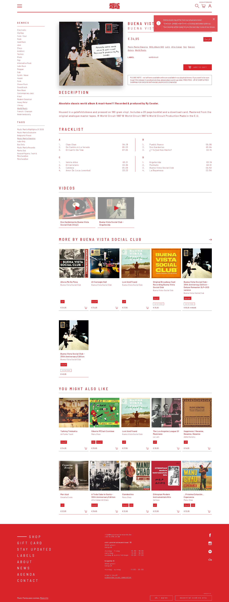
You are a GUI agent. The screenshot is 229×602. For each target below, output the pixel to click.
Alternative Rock (24, 63)
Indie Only (21, 141)
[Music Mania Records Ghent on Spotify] (210, 551)
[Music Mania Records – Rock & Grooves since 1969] (114, 6)
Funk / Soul (22, 36)
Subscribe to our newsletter (118, 577)
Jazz (19, 45)
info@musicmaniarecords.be (118, 535)
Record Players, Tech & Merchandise (27, 154)
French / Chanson (24, 111)
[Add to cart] (86, 308)
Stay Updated (34, 549)
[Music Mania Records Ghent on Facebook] (210, 535)
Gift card (30, 543)
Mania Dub (21, 150)
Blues (19, 57)
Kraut (19, 96)
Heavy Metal (22, 102)
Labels (26, 555)
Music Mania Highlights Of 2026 (30, 129)
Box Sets (21, 144)
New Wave (21, 90)
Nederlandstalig (24, 114)
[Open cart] (203, 6)
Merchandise (22, 159)
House (20, 78)
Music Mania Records (26, 147)
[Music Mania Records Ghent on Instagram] (210, 543)
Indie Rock (21, 66)
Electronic (21, 30)
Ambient (20, 51)
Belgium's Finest (24, 135)
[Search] (197, 6)
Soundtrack (22, 87)
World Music (22, 108)
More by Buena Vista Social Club (100, 239)
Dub (18, 72)
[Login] (210, 6)
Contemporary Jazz (25, 93)
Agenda (26, 574)
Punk (19, 81)
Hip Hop (20, 33)
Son (185, 47)
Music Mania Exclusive (26, 132)
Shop (35, 536)
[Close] (213, 19)
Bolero (131, 50)
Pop (18, 60)
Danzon (191, 47)
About (25, 562)
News (24, 568)
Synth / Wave (22, 75)
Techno (20, 54)
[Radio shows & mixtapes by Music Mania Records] (210, 559)
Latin (167, 47)
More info (44, 598)
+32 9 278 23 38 (112, 537)
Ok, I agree (161, 598)
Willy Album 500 (156, 47)
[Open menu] (19, 6)
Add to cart (200, 67)
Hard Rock (21, 42)
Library (20, 105)
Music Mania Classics (26, 138)
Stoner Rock (22, 84)
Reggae (20, 69)
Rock (19, 39)
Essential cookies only (193, 598)
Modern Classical (24, 99)
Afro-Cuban (176, 47)
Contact (28, 580)
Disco (19, 48)
